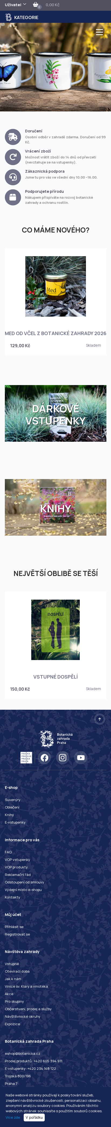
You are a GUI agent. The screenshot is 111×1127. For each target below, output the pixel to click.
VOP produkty (16, 867)
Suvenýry (12, 799)
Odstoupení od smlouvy (24, 882)
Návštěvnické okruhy (22, 1016)
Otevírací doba (17, 971)
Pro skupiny (14, 1001)
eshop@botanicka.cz (22, 1053)
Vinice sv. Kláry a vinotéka (26, 986)
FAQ (8, 852)
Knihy (9, 814)
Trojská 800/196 (18, 1076)
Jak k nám (13, 978)
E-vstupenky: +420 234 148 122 (30, 1068)
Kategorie (26, 17)
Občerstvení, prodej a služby (28, 1008)
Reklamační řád (18, 874)
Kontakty (12, 897)
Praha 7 (11, 1083)
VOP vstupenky (17, 859)
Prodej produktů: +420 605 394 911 (33, 1061)
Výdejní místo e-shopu (23, 889)
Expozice (12, 1023)
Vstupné (12, 963)
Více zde (13, 1117)
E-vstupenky (15, 822)
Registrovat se (17, 934)
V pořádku (34, 1117)
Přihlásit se (14, 926)
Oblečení (12, 807)
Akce (9, 993)
